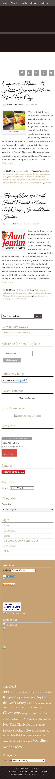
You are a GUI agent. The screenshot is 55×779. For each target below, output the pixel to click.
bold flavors (37, 293)
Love (39, 714)
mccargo (6, 299)
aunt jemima (17, 293)
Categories (6, 504)
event (5, 707)
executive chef (27, 296)
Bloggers (8, 697)
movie (19, 719)
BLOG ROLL (10, 531)
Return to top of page (27, 769)
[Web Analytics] (9, 585)
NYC (27, 724)
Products (23, 299)
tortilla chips (38, 183)
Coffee (32, 698)
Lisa (22, 105)
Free (39, 708)
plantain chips (36, 180)
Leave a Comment (32, 224)
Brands (23, 3)
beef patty (14, 174)
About (14, 3)
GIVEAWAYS (10, 546)
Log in (41, 774)
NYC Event (14, 299)
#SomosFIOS (21, 692)
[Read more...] (8, 163)
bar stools (6, 174)
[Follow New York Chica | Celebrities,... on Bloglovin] (15, 382)
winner (29, 741)
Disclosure (44, 3)
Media (33, 3)
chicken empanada (25, 174)
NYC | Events (21, 290)
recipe (42, 731)
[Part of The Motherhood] (14, 648)
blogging (18, 697)
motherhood (9, 719)
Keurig (24, 714)
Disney (21, 702)
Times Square (28, 183)
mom (45, 713)
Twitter (12, 740)
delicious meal (38, 174)
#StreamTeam (33, 692)
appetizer (45, 171)
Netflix (38, 719)
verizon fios (21, 741)
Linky (34, 714)
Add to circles (9, 454)
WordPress (30, 774)
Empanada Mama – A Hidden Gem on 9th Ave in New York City (26, 90)
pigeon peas (16, 180)
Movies (29, 719)
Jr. (45, 296)
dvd (28, 703)
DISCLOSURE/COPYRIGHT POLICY (21, 541)
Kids (29, 713)
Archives (5, 488)
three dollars (18, 183)
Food (35, 707)
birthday (45, 692)
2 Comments (32, 105)
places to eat (25, 180)
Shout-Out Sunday (19, 735)
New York (47, 719)
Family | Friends (25, 707)
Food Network (38, 296)
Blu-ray (26, 698)
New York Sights (22, 171)
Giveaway (12, 712)
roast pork (45, 180)
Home (4, 3)
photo (33, 725)
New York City (12, 724)
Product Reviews (26, 730)
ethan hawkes (40, 177)
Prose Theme (31, 771)
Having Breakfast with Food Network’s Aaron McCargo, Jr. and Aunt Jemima (25, 206)
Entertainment (46, 703)
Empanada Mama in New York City (21, 177)
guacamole (7, 180)
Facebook (13, 707)
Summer (31, 735)
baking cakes (27, 293)
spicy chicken (8, 183)
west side (47, 183)
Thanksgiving (40, 735)
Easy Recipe (35, 703)
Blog (50, 692)
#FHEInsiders (9, 692)
